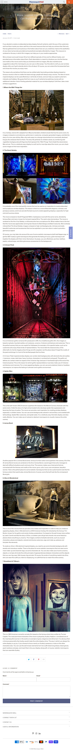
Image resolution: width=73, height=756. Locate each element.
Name (5, 676)
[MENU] (1, 2)
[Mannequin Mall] (36, 2)
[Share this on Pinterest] (39, 659)
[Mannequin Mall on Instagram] (36, 733)
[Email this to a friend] (44, 659)
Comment (6, 684)
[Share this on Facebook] (34, 659)
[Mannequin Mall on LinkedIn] (39, 733)
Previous (61, 34)
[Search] (64, 2)
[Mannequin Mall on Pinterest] (33, 733)
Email (38, 676)
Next (67, 34)
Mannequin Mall (38, 749)
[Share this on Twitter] (29, 659)
